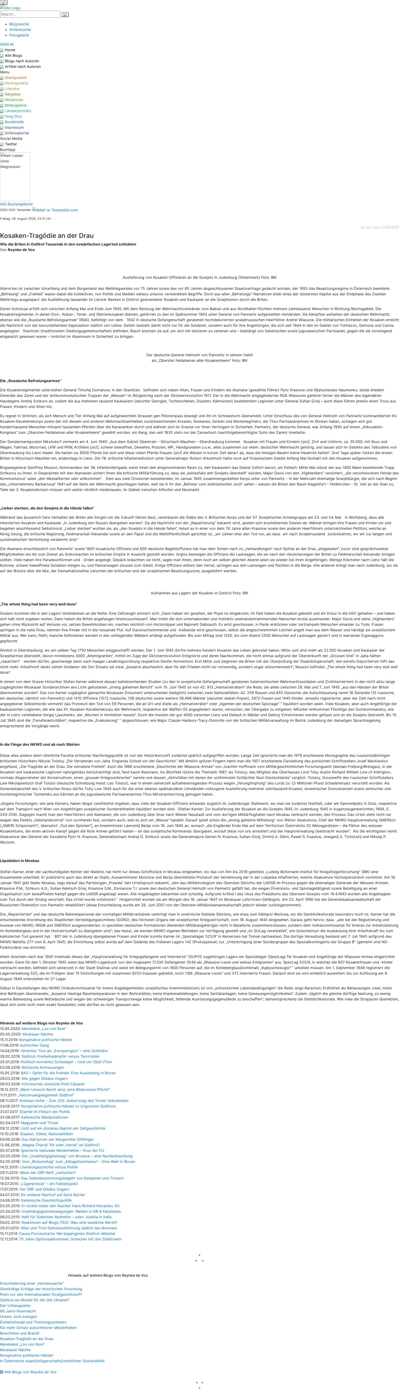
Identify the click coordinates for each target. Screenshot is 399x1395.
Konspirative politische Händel (45, 1039)
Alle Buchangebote (16, 204)
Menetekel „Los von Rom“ (44, 1028)
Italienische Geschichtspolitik (46, 1200)
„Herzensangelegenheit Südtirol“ (46, 1095)
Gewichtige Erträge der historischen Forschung (41, 1289)
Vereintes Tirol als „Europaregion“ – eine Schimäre (64, 1050)
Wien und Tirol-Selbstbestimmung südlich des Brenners (69, 1228)
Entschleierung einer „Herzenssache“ (32, 1283)
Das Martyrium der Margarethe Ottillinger (57, 1139)
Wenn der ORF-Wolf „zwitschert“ (48, 1172)
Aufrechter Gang (34, 1045)
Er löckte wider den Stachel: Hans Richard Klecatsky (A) (71, 1205)
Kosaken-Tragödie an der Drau (26, 1338)
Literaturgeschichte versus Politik (49, 1167)
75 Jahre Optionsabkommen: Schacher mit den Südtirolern (70, 1239)
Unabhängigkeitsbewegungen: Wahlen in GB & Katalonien (71, 1211)
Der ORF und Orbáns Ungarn (44, 1189)
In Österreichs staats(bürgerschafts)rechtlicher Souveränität (52, 1361)
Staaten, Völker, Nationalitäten (46, 1134)
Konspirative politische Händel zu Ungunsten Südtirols (68, 1106)
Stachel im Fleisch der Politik (45, 1111)
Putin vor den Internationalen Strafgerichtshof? (41, 1294)
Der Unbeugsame (15, 1305)
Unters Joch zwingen (18, 1316)
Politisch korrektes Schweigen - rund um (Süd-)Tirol (66, 1062)
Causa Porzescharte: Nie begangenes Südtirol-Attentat (67, 1233)
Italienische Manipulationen (44, 1117)
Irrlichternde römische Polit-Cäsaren (53, 1084)
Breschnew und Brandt (19, 1333)
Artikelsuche (20, 29)
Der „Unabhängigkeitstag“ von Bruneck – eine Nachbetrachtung (77, 1156)
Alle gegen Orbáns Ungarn (44, 1078)
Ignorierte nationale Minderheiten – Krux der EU (62, 1150)
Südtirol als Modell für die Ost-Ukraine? (34, 1300)
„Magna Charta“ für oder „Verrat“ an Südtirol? (60, 1145)
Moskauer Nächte (37, 1034)
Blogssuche (19, 24)
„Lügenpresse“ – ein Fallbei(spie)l (49, 1183)
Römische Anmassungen (43, 1067)
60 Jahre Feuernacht (18, 1311)
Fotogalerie (19, 35)
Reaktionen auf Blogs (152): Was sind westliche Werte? (69, 1222)
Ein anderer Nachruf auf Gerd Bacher (53, 1194)
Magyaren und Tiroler (39, 1122)
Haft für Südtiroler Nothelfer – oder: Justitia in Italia (66, 1217)
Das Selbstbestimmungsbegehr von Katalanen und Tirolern (72, 1178)
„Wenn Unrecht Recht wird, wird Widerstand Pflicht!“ (64, 1089)
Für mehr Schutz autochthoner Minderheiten (38, 1327)
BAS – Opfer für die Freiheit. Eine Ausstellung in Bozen (68, 1073)
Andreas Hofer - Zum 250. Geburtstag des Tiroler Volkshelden (73, 1100)
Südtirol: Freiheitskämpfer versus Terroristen (60, 1056)
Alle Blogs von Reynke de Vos (29, 1372)
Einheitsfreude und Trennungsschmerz (33, 1322)
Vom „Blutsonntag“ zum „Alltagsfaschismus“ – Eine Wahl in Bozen (78, 1161)
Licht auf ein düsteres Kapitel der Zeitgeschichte (63, 1128)
